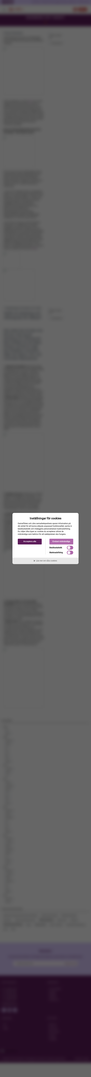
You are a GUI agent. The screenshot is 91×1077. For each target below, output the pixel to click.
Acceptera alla (29, 541)
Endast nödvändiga (61, 541)
